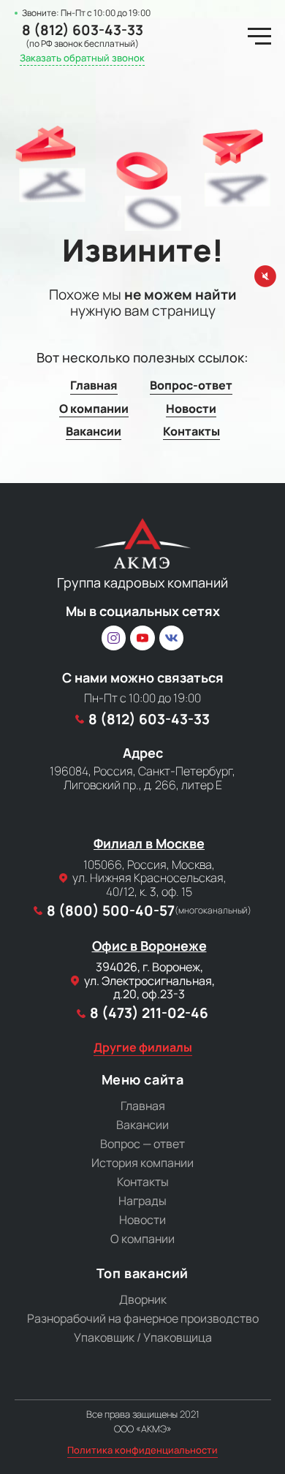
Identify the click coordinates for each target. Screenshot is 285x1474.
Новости (191, 409)
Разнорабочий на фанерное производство (143, 1318)
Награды (142, 1201)
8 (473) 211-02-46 (149, 1013)
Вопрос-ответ (191, 385)
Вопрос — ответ (142, 1144)
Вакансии (93, 431)
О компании (94, 409)
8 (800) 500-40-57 (149, 911)
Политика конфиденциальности (142, 1450)
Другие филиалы (143, 1048)
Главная (94, 385)
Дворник (143, 1299)
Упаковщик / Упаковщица (143, 1337)
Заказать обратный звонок (82, 58)
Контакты (191, 431)
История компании (142, 1163)
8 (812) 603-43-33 (82, 30)
